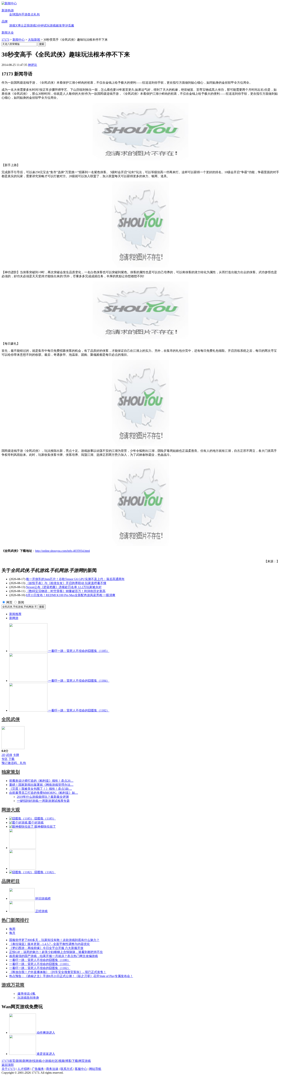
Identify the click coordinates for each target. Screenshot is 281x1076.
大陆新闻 (34, 39)
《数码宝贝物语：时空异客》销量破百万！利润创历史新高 (66, 591)
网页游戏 (85, 1060)
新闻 (21, 602)
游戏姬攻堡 (57, 25)
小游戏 (46, 1060)
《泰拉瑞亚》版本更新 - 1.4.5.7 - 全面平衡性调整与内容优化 (49, 944)
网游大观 (11, 809)
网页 (9, 602)
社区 (55, 1060)
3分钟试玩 (43, 25)
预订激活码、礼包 (14, 763)
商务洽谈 (52, 1068)
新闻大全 (8, 32)
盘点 (31, 14)
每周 (12, 928)
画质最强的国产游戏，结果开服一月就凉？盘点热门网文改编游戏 (53, 956)
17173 (5, 39)
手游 (24, 14)
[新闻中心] (9, 3)
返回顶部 (8, 1064)
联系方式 (66, 1068)
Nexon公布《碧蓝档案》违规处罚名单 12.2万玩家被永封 (64, 587)
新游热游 (8, 10)
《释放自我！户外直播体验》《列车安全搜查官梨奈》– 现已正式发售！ (57, 972)
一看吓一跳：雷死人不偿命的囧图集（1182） (39, 968)
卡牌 (16, 755)
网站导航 (95, 1068)
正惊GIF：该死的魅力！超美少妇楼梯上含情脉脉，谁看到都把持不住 (56, 952)
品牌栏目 (11, 881)
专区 (5, 759)
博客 (68, 1060)
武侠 (9, 755)
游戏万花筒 (13, 984)
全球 (12, 14)
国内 (18, 14)
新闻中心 (18, 39)
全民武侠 (11, 719)
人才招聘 (23, 1068)
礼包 (37, 14)
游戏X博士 (16, 25)
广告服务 (38, 1068)
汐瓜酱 (69, 25)
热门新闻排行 (15, 920)
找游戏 (36, 1060)
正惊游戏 (30, 25)
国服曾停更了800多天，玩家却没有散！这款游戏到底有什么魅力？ (54, 940)
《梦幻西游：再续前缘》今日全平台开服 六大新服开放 (46, 948)
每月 (12, 933)
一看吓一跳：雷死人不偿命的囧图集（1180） (39, 960)
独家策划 (11, 772)
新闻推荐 (15, 614)
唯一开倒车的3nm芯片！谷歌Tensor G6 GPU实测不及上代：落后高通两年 (75, 579)
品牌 (5, 21)
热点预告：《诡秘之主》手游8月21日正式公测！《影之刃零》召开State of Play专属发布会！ (71, 976)
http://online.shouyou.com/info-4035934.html (62, 550)
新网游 (13, 618)
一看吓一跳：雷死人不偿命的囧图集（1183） (39, 964)
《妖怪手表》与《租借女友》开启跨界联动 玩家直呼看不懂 (66, 583)
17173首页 (8, 1060)
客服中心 (81, 1068)
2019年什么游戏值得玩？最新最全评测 (43, 796)
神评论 (32, 64)
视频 (61, 1060)
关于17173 (8, 1068)
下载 (11, 759)
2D (3, 755)
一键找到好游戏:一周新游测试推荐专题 (43, 800)
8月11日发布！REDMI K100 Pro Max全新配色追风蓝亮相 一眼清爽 (70, 595)
